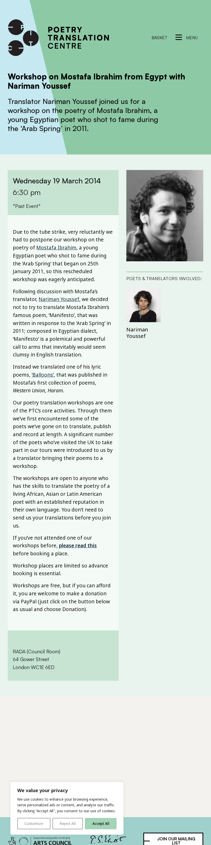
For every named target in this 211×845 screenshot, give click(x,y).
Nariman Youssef (59, 299)
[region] (67, 808)
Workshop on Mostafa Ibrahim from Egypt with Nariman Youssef (96, 81)
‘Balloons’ (43, 374)
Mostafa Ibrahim (56, 247)
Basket (159, 37)
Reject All (68, 823)
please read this (78, 545)
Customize (33, 823)
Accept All (100, 823)
